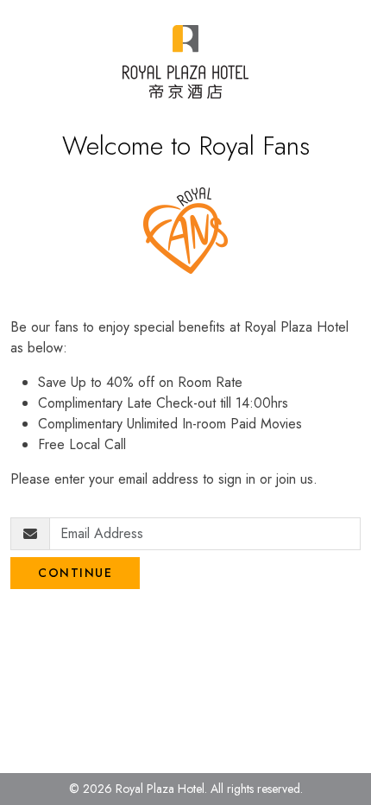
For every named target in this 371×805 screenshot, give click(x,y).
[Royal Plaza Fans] (185, 62)
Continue (75, 572)
